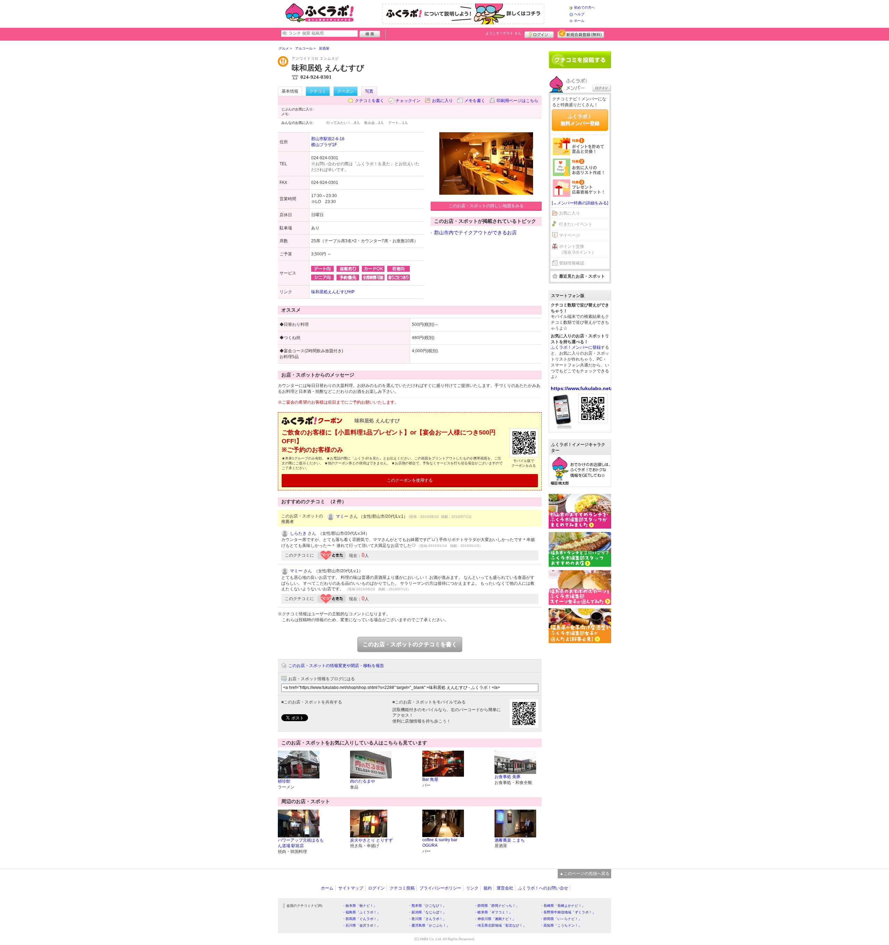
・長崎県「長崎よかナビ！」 (562, 906)
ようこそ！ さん (503, 33)
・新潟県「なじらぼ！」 (427, 912)
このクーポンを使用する (410, 480)
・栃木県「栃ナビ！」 (359, 906)
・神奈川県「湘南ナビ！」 (495, 919)
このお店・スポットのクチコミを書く (410, 644)
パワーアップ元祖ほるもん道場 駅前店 (301, 843)
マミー (342, 516)
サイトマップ (350, 888)
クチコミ (317, 91)
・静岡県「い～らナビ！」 (561, 919)
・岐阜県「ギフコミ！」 (493, 912)
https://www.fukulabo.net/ (581, 388)
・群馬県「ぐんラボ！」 (361, 919)
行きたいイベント (575, 224)
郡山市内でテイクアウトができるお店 (475, 232)
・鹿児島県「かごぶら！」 (429, 925)
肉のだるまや (362, 781)
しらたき (298, 533)
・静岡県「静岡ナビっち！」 (496, 906)
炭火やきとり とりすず (371, 840)
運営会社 (505, 888)
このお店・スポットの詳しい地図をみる (486, 205)
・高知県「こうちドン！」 (561, 925)
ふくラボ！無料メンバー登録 (579, 119)
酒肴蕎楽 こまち (510, 840)
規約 (487, 888)
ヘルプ (579, 14)
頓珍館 (284, 781)
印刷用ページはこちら (517, 100)
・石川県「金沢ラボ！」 (361, 925)
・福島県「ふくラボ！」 (361, 912)
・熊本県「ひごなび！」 (427, 906)
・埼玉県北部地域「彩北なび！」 (500, 925)
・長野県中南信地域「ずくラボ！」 (568, 912)
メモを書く (474, 100)
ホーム (579, 21)
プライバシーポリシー (440, 888)
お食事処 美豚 (508, 776)
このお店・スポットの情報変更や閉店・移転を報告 (336, 665)
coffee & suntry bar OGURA (439, 842)
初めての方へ (584, 7)
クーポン (345, 91)
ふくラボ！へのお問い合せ (543, 888)
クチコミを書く (369, 100)
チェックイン (408, 100)
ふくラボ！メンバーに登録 (576, 347)
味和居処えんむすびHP (333, 291)
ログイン (539, 33)
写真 (369, 91)
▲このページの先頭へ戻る (584, 873)
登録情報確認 (571, 263)
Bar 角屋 (430, 779)
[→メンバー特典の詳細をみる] (580, 203)
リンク (472, 888)
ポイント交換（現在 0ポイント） (577, 249)
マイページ (569, 235)
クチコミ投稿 (402, 888)
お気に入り (442, 100)
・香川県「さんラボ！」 (427, 919)
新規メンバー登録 (580, 33)
